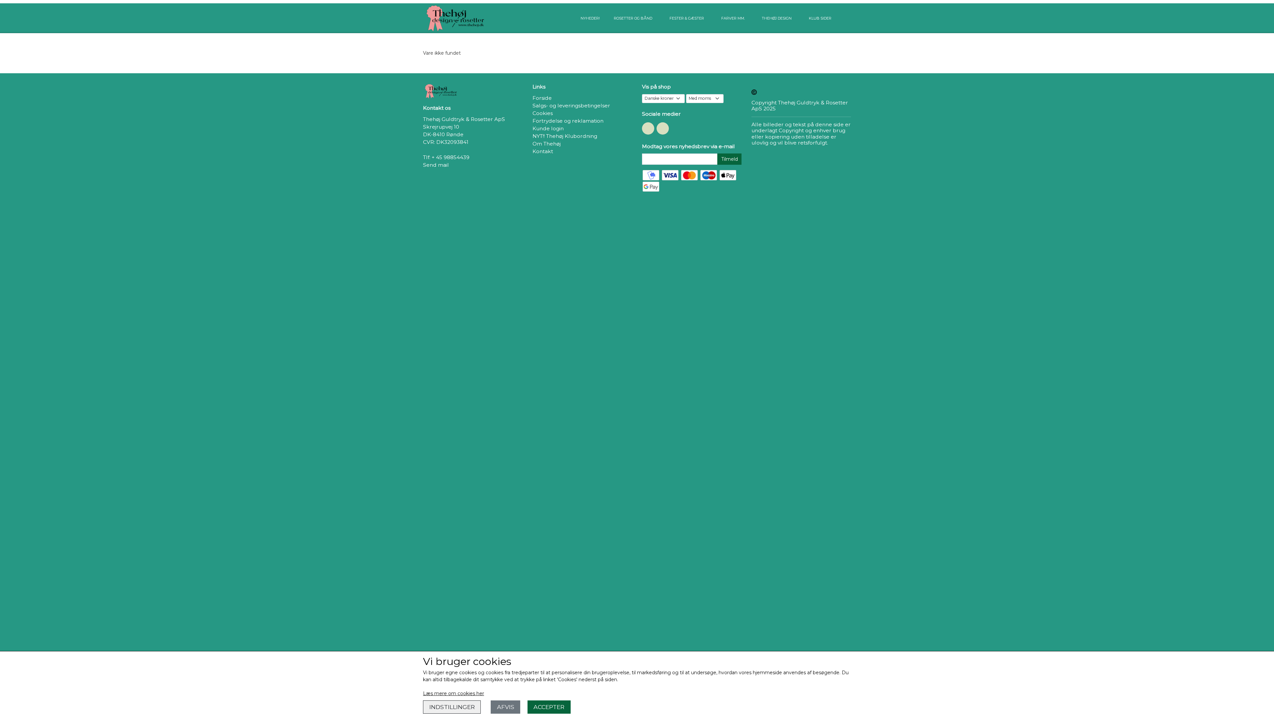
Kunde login (548, 128)
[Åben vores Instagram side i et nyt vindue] (663, 128)
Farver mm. (733, 18)
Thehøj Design (777, 18)
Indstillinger (452, 706)
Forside (542, 98)
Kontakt (542, 151)
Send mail (436, 165)
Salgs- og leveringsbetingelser (571, 105)
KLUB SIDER (820, 18)
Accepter (548, 706)
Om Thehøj (546, 144)
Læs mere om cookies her (453, 693)
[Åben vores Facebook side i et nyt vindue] (648, 128)
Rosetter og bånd (633, 18)
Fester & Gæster (687, 18)
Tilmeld (729, 159)
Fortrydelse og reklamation (567, 121)
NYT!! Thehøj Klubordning (564, 136)
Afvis (505, 706)
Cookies (542, 113)
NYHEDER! (590, 18)
